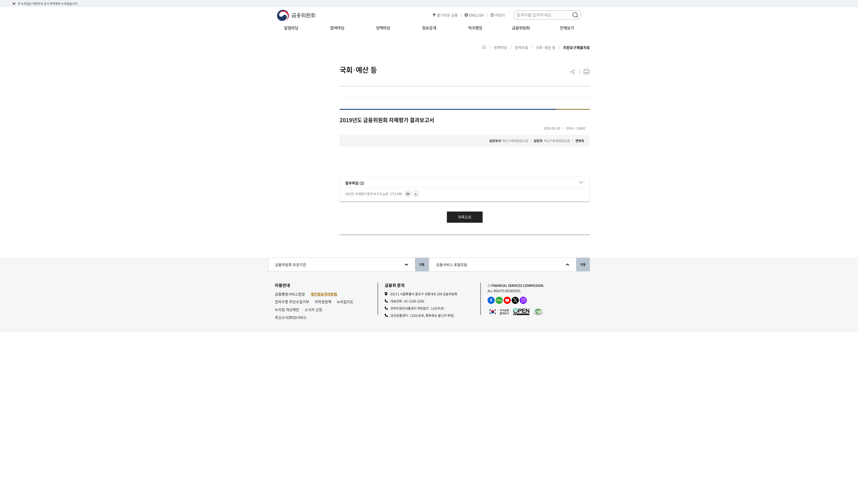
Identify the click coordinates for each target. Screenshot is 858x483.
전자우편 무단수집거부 (292, 301)
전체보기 (567, 28)
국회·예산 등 (545, 47)
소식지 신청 (313, 309)
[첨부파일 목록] (581, 182)
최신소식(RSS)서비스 (291, 317)
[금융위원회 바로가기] (296, 14)
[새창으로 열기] (498, 311)
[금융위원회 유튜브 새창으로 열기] (507, 300)
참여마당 (337, 28)
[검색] (575, 14)
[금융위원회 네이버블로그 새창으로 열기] (499, 300)
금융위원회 (521, 28)
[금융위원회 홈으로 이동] (484, 47)
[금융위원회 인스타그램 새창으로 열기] (523, 300)
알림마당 (291, 28)
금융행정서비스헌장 (290, 294)
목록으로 (464, 217)
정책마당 (383, 28)
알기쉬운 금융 (447, 15)
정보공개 (429, 28)
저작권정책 (323, 301)
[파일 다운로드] (416, 194)
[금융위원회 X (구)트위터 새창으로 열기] (515, 300)
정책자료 (521, 47)
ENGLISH (476, 15)
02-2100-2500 (414, 301)
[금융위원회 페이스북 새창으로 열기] (491, 300)
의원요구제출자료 (576, 47)
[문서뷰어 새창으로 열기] (408, 194)
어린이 (500, 15)
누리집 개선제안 (287, 309)
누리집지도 (345, 301)
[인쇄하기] (586, 71)
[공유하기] (572, 71)
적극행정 (475, 28)
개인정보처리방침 (323, 294)
